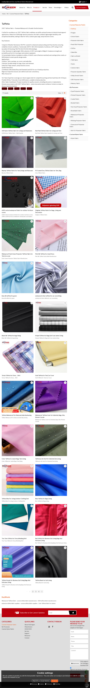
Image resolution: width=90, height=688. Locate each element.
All (7, 13)
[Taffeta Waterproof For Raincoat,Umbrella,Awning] (17, 396)
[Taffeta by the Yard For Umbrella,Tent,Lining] (51, 440)
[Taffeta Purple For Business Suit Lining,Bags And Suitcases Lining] (17, 562)
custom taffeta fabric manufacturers (27, 600)
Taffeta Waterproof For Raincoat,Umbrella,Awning (16, 415)
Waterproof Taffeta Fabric (9, 600)
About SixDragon (30, 624)
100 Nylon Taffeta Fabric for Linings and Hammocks (17, 131)
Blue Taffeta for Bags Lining (43, 498)
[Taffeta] (4, 88)
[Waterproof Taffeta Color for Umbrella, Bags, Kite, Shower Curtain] (51, 396)
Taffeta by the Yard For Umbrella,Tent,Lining (48, 459)
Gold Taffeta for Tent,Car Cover (44, 375)
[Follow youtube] (49, 626)
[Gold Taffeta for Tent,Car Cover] (51, 357)
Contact (27, 638)
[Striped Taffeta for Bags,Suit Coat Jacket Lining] (51, 317)
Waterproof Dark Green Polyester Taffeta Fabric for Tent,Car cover (17, 255)
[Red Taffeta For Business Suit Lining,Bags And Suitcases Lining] (51, 520)
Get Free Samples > (81, 7)
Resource (27, 635)
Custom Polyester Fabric (16, 13)
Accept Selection (45, 681)
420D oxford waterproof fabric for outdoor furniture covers (17, 211)
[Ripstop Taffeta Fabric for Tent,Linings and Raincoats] (17, 152)
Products (36, 7)
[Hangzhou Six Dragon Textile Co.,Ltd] (9, 7)
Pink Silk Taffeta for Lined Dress (44, 254)
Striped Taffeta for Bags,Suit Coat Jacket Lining (49, 335)
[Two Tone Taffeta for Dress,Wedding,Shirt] (17, 520)
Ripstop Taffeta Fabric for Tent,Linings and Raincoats (17, 170)
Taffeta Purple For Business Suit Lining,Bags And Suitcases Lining (16, 581)
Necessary (34, 684)
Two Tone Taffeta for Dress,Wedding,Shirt (14, 538)
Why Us (29, 7)
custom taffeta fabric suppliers (29, 603)
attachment (76, 663)
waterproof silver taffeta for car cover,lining (48, 296)
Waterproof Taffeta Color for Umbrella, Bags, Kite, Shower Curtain (50, 416)
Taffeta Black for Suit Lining (43, 580)
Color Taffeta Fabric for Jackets (47, 603)
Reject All (35, 681)
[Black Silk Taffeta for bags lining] (17, 317)
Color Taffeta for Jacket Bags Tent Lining (14, 459)
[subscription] (72, 613)
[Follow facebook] (52, 626)
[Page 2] (42, 591)
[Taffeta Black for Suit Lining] (51, 562)
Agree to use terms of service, (79, 670)
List (62, 93)
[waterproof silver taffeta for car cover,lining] (51, 277)
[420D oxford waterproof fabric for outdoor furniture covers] (17, 192)
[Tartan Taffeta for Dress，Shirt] (17, 357)
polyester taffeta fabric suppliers (11, 603)
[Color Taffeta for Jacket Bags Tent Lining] (17, 440)
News (50, 7)
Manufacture (28, 627)
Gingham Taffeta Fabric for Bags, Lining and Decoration (48, 211)
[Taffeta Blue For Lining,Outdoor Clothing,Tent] (17, 480)
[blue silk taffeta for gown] (17, 277)
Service (45, 7)
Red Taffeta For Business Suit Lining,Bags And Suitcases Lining (48, 539)
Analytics (41, 684)
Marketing (57, 684)
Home (3, 13)
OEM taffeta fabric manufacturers (47, 600)
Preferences (49, 684)
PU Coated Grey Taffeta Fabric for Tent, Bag (48, 170)
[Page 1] (27, 591)
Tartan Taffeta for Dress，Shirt (11, 375)
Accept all (54, 681)
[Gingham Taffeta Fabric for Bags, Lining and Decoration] (51, 192)
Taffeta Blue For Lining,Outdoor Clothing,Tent (15, 498)
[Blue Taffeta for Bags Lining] (51, 480)
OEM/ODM (28, 629)
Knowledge (57, 7)
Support (27, 633)
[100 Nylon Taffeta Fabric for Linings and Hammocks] (17, 112)
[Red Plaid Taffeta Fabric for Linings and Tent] (51, 112)
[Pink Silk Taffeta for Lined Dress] (51, 235)
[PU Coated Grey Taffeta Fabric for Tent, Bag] (51, 152)
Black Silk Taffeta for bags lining (11, 335)
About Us (22, 7)
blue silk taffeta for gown (9, 296)
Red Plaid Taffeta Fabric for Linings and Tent (48, 131)
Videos (66, 7)
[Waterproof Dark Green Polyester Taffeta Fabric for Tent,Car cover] (17, 235)
